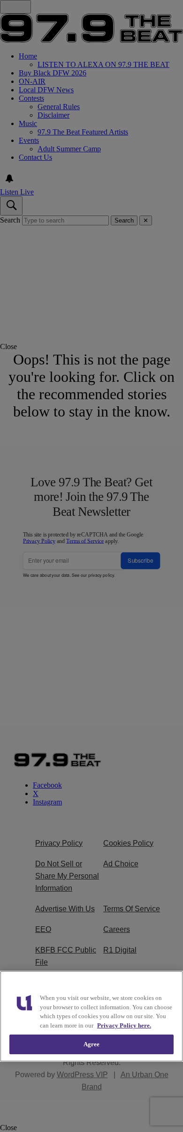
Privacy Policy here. (124, 1025)
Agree (92, 1044)
